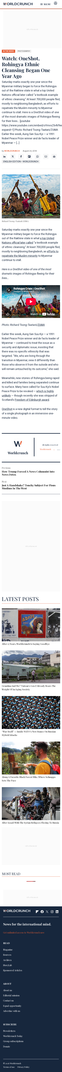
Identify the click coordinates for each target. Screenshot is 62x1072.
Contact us (8, 1000)
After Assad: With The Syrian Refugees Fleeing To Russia (30, 822)
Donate (6, 1046)
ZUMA (41, 324)
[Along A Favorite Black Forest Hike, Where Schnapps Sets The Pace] (31, 758)
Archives (7, 960)
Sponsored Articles (12, 970)
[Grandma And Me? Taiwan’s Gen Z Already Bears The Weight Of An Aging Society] (31, 667)
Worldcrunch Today (12, 1036)
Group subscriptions (13, 1041)
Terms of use (9, 1067)
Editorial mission (11, 995)
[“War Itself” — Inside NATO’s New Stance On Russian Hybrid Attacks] (31, 713)
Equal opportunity (12, 1005)
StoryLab (7, 965)
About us (7, 990)
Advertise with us (11, 1010)
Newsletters (9, 1030)
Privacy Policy (23, 1067)
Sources (7, 954)
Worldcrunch (12, 151)
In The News (8, 51)
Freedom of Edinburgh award (32, 399)
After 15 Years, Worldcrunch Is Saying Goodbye (26, 643)
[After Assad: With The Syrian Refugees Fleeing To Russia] (31, 804)
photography (24, 51)
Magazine (8, 949)
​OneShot (7, 409)
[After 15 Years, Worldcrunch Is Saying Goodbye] (31, 625)
